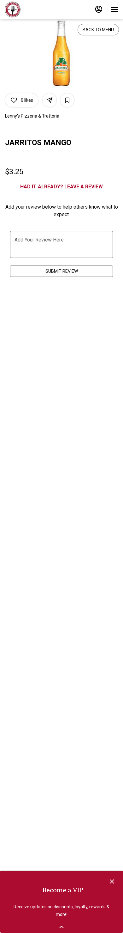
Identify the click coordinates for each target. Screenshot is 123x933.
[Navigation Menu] (114, 9)
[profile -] (98, 9)
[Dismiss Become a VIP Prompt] (112, 881)
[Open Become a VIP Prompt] (61, 927)
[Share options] (49, 100)
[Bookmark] (67, 100)
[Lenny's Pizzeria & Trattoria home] (33, 9)
